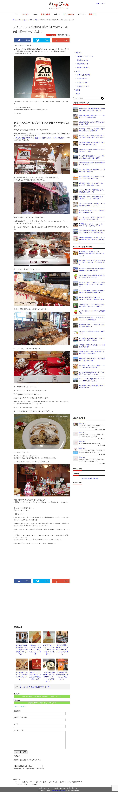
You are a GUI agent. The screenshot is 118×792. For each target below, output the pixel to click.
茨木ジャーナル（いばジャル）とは (34, 782)
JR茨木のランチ (82, 82)
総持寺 (78, 90)
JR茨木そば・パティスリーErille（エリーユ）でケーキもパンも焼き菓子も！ (49, 649)
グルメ (35, 14)
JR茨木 (78, 71)
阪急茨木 (78, 52)
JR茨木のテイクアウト (84, 75)
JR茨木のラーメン (83, 86)
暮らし (53, 35)
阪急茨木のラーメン (83, 67)
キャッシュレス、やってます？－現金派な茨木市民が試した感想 (35, 676)
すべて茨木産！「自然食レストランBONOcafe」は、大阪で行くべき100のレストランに (91, 253)
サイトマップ (100, 3)
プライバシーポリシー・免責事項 (26, 784)
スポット (56, 14)
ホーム (17, 782)
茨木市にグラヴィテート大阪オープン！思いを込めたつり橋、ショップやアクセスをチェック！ (92, 284)
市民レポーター (45, 687)
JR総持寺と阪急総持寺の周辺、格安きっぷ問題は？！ (62, 676)
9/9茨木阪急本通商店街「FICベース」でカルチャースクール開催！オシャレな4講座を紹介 (92, 239)
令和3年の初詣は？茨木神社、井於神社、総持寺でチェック (42, 696)
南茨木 (78, 93)
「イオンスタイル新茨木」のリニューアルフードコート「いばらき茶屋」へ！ (49, 677)
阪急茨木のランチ (82, 64)
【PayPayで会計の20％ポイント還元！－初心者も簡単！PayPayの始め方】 (40, 138)
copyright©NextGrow (58, 790)
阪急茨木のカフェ (82, 60)
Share (28, 40)
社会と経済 (45, 14)
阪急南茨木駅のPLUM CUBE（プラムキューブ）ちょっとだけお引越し (62, 649)
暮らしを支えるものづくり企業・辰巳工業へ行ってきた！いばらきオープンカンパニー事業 (92, 262)
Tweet (47, 40)
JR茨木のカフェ (82, 79)
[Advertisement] (28, 563)
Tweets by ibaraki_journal (89, 478)
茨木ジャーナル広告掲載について (71, 782)
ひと (16, 14)
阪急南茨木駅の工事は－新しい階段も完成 (42, 703)
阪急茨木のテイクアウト (85, 56)
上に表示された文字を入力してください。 (28, 760)
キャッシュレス (25, 687)
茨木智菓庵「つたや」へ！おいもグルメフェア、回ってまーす (22, 676)
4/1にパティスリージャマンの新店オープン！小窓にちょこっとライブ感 (35, 649)
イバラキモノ (69, 14)
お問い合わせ (53, 782)
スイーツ (48, 35)
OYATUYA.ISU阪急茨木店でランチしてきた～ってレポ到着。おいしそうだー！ (22, 649)
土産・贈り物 (35, 687)
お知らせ (81, 14)
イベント (25, 14)
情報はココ (92, 14)
